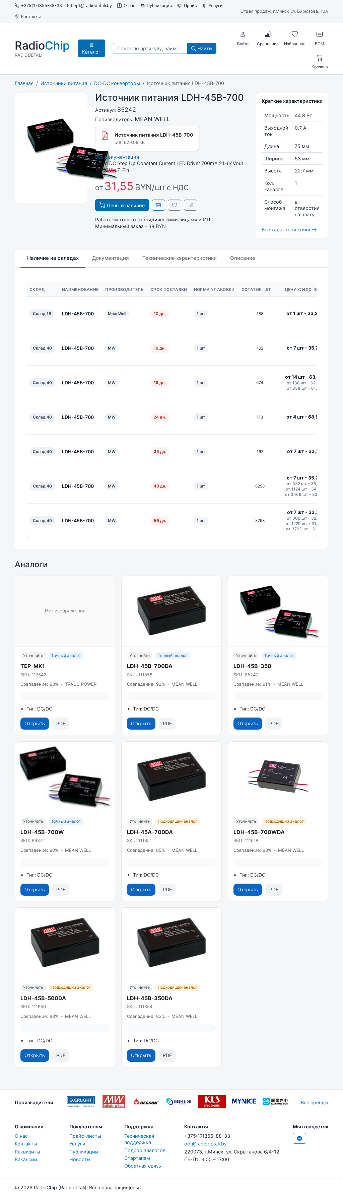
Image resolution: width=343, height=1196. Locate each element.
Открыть (34, 723)
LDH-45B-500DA (43, 998)
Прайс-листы (85, 1136)
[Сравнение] (268, 34)
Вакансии (26, 1159)
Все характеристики (287, 229)
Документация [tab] (110, 258)
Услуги (216, 5)
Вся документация (117, 157)
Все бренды (314, 1102)
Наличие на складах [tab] (53, 258)
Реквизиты (27, 1151)
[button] (243, 34)
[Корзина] (320, 58)
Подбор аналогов (144, 1150)
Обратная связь (142, 1166)
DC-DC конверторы (117, 83)
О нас (129, 5)
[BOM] (320, 34)
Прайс (190, 5)
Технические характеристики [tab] (179, 258)
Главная (24, 83)
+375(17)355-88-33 (41, 5)
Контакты (31, 16)
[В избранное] (174, 205)
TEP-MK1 (32, 666)
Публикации (159, 5)
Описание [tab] (242, 258)
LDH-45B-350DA (150, 998)
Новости (79, 1159)
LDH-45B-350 (252, 666)
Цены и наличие (125, 205)
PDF (60, 723)
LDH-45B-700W (42, 832)
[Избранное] (295, 34)
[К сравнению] (190, 205)
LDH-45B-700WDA (259, 832)
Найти (204, 48)
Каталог (91, 52)
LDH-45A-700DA (150, 832)
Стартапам (137, 1158)
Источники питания (64, 83)
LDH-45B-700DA (150, 666)
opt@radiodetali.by (92, 5)
